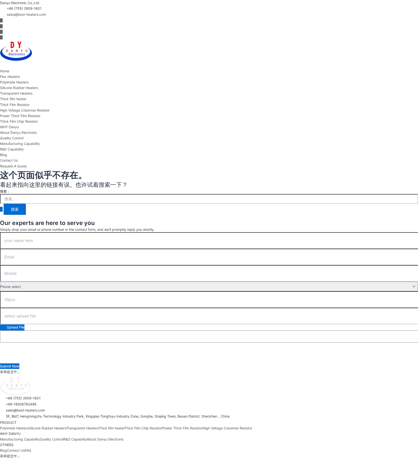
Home (4, 71)
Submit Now (9, 366)
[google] (1, 37)
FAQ (28, 450)
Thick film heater (13, 99)
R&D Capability (12, 149)
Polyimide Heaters (14, 82)
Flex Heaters (10, 77)
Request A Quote (13, 166)
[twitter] (1, 26)
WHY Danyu (9, 127)
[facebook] (1, 20)
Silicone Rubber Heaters (19, 88)
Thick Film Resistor (15, 105)
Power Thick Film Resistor (20, 116)
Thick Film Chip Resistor (19, 121)
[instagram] (1, 32)
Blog (3, 155)
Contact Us (9, 160)
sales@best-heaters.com (26, 14)
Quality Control (11, 138)
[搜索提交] (1, 209)
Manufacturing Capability (20, 144)
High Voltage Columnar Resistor (25, 110)
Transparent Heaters (16, 93)
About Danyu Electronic (18, 132)
